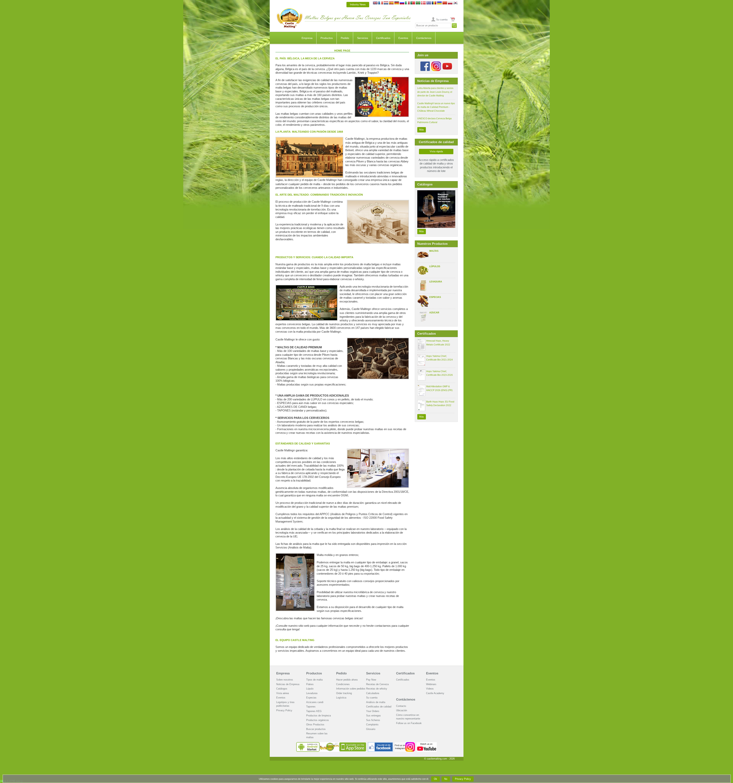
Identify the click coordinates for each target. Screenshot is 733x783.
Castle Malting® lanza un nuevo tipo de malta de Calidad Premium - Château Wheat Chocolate (436, 107)
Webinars (431, 684)
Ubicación (401, 710)
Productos (326, 38)
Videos (430, 688)
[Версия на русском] (402, 4)
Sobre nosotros (284, 679)
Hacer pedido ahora (347, 679)
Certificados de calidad (378, 706)
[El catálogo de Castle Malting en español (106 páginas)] (436, 192)
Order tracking (344, 693)
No (445, 778)
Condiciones (343, 684)
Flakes (310, 684)
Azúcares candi (314, 702)
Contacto (401, 706)
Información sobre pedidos (350, 688)
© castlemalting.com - (439, 758)
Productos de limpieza (318, 715)
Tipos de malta (314, 679)
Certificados (383, 38)
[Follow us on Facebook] (425, 63)
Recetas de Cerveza (377, 684)
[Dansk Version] (423, 4)
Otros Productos (315, 724)
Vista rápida (436, 151)
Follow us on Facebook (409, 723)
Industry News (357, 4)
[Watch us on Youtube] (426, 743)
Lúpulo (309, 688)
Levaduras (312, 693)
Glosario (370, 729)
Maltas (433, 251)
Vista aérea (282, 693)
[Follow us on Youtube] (447, 63)
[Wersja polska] (450, 4)
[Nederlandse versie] (386, 4)
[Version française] (380, 4)
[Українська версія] (439, 4)
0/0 (453, 18)
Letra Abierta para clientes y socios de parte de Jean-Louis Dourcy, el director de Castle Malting (435, 92)
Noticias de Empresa (287, 684)
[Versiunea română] (434, 4)
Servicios (362, 38)
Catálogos (281, 688)
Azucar (434, 312)
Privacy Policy (284, 710)
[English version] (375, 4)
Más (421, 129)
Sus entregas (373, 715)
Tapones (311, 706)
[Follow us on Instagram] (436, 63)
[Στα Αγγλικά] (428, 4)
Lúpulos (434, 266)
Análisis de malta (375, 702)
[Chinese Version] (444, 4)
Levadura (435, 281)
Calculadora (372, 693)
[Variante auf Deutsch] (396, 4)
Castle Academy (435, 693)
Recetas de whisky (376, 688)
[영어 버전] (455, 4)
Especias (435, 297)
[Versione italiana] (407, 4)
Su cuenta (441, 19)
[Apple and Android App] (331, 743)
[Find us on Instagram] (404, 743)
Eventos (403, 38)
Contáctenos (423, 38)
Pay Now (371, 679)
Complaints (372, 724)
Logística (341, 697)
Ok (435, 778)
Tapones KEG (314, 711)
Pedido (345, 38)
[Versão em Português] (412, 4)
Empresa (307, 38)
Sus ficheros (373, 720)
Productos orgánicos (317, 720)
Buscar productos (316, 729)
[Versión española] (391, 4)
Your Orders (372, 711)
